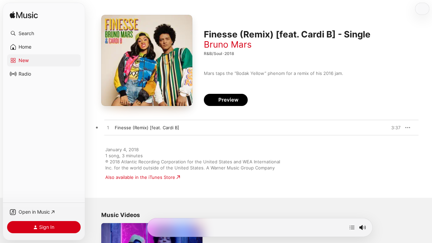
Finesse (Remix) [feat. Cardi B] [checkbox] (147, 127)
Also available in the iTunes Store (140, 177)
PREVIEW (393, 128)
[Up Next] (352, 227)
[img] (24, 15)
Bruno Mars (228, 44)
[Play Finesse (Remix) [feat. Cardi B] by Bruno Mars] (108, 128)
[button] (43, 33)
